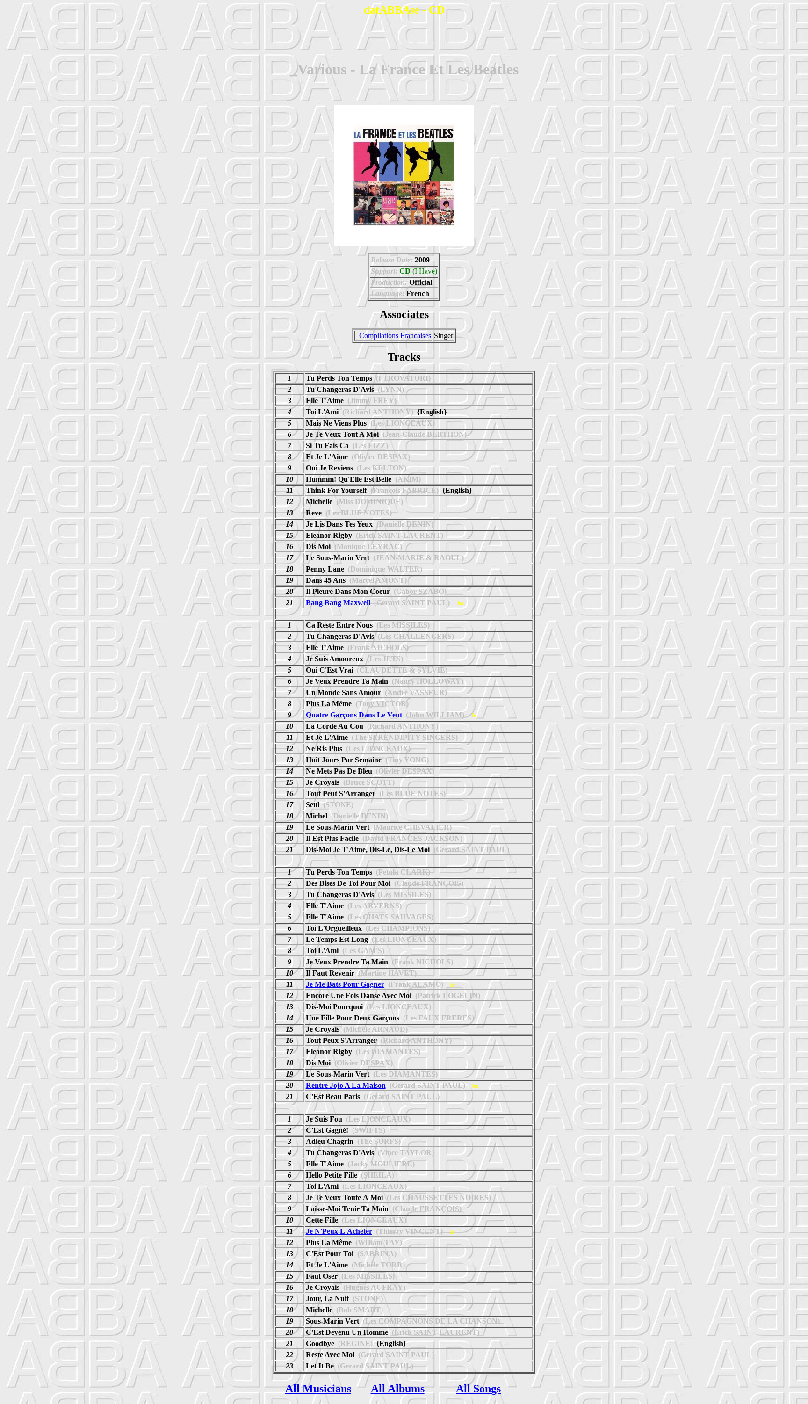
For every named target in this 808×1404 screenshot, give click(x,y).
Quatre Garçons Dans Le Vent (354, 715)
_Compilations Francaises (393, 336)
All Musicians (318, 1388)
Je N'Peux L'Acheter (339, 1231)
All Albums (398, 1388)
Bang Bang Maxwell (338, 603)
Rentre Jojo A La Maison (346, 1085)
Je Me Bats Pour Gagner (345, 984)
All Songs (478, 1388)
